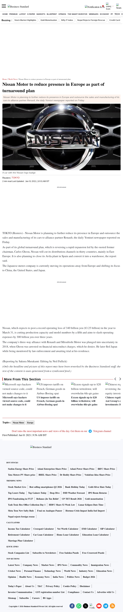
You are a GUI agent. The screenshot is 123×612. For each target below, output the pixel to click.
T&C (39, 586)
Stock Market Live (17, 487)
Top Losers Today (16, 493)
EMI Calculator (89, 528)
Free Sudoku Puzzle (69, 552)
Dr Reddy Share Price (70, 474)
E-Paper (31, 14)
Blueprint (52, 14)
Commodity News (79, 565)
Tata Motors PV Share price (21, 474)
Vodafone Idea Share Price (97, 474)
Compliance (73, 592)
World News (12, 79)
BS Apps (47, 598)
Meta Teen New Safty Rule (21, 510)
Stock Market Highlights (25, 20)
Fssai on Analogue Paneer (49, 510)
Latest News (14, 565)
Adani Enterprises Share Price (52, 468)
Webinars (93, 14)
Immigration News (100, 565)
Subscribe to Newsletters (44, 552)
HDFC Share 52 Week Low (62, 504)
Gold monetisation (94, 498)
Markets (41, 14)
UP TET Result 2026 (72, 498)
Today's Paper (15, 586)
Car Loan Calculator (43, 534)
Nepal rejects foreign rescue (21, 516)
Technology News (52, 571)
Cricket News (14, 571)
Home (5, 14)
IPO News (62, 565)
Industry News (86, 571)
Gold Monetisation (49, 20)
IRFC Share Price (106, 468)
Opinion (62, 14)
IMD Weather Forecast (74, 493)
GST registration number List (50, 592)
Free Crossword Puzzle (93, 552)
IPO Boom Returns (97, 493)
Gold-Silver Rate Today (99, 487)
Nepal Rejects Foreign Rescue (91, 20)
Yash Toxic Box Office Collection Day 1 (26, 504)
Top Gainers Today (37, 493)
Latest (22, 14)
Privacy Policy (53, 586)
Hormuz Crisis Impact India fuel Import (85, 510)
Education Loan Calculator (95, 534)
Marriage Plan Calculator (20, 540)
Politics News (73, 576)
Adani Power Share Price (82, 468)
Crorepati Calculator (43, 528)
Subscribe (24, 598)
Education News (104, 571)
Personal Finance (32, 571)
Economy (104, 14)
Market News (47, 565)
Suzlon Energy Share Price (21, 468)
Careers (36, 598)
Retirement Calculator (19, 534)
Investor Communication (20, 592)
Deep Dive (55, 493)
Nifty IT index (67, 20)
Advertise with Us (105, 592)
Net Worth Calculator (67, 528)
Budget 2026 (89, 576)
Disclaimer (85, 586)
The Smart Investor (77, 14)
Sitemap (12, 598)
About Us (29, 586)
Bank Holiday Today (75, 487)
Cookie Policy (69, 586)
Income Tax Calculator (19, 528)
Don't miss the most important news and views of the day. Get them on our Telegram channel (61, 431)
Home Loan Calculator (68, 534)
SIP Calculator (107, 528)
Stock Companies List (18, 552)
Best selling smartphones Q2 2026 (45, 487)
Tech (117, 14)
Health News (25, 576)
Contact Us (88, 592)
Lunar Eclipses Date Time (90, 504)
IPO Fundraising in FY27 (20, 498)
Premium (13, 14)
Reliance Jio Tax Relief (47, 498)
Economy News (42, 576)
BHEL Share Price (48, 474)
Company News (30, 565)
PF (112, 14)
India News (58, 576)
